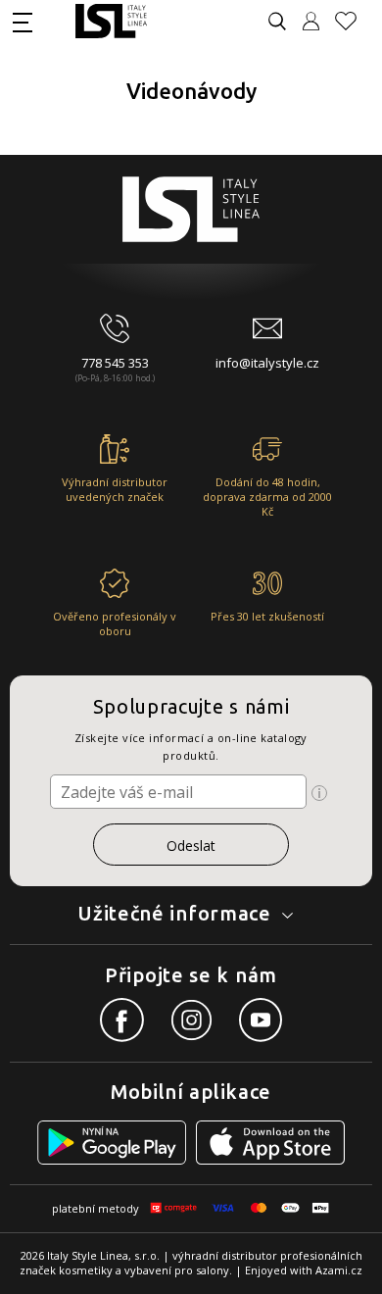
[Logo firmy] (111, 21)
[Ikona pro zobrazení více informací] (319, 793)
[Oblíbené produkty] (353, 21)
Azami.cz (338, 1270)
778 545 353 (115, 363)
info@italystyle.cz (267, 363)
